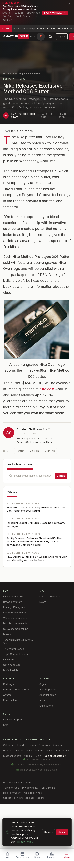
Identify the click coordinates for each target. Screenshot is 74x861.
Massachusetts (12, 755)
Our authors (46, 705)
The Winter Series (13, 648)
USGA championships (15, 628)
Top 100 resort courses (16, 654)
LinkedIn (34, 450)
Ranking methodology (16, 689)
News (14, 73)
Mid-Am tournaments (15, 623)
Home (6, 73)
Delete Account (12, 792)
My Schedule (10, 670)
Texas (32, 745)
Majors (7, 634)
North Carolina (24, 750)
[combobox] (37, 476)
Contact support (12, 719)
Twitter (20, 450)
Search (61, 475)
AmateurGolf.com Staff (33, 429)
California (8, 745)
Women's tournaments (16, 618)
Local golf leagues (14, 607)
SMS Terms (48, 787)
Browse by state (12, 601)
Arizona (57, 745)
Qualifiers (8, 659)
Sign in (62, 36)
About (42, 700)
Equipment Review (30, 73)
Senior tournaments (14, 612)
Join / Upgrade (48, 689)
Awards (7, 694)
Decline (48, 832)
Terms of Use (11, 787)
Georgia (7, 750)
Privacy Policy (30, 787)
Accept (62, 832)
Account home (47, 694)
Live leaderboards (50, 596)
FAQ (5, 724)
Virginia (28, 755)
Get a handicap (12, 664)
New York (44, 745)
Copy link (50, 450)
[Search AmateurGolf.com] (50, 37)
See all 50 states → (55, 755)
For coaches (10, 700)
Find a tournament (13, 596)
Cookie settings (33, 792)
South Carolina (43, 750)
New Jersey (62, 750)
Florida (21, 745)
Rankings (8, 684)
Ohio (38, 755)
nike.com (46, 389)
